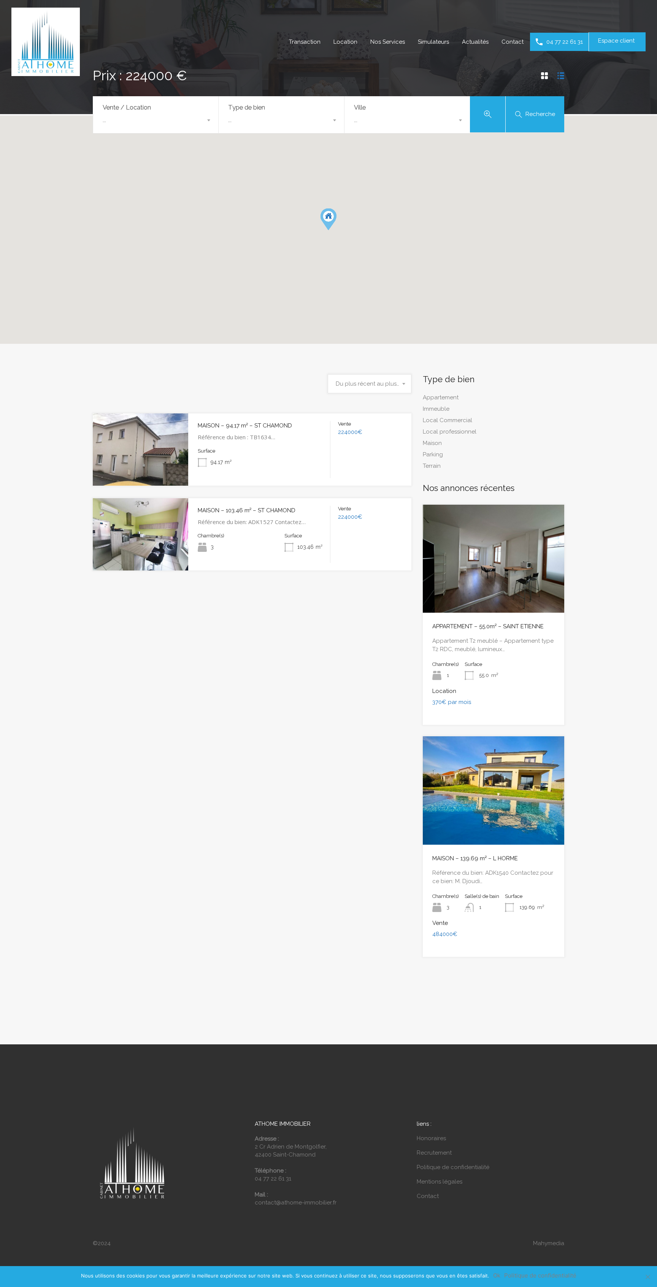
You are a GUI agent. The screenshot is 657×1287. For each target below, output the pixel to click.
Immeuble (436, 408)
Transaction (305, 41)
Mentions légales (439, 1181)
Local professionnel (449, 431)
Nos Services (387, 41)
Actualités (475, 41)
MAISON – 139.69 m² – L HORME (475, 858)
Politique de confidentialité (453, 1167)
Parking (433, 454)
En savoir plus (140, 471)
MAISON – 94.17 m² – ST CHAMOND (245, 425)
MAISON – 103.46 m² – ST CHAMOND (246, 510)
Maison (432, 443)
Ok (496, 1275)
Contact (512, 41)
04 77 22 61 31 (564, 41)
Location (345, 41)
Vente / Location (127, 107)
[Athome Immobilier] (45, 72)
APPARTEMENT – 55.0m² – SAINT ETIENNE (488, 626)
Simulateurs (433, 41)
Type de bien (246, 107)
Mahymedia (548, 1243)
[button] (336, 229)
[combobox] (155, 120)
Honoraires (431, 1138)
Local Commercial (447, 420)
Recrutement (434, 1152)
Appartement (441, 397)
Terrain (432, 465)
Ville (360, 107)
